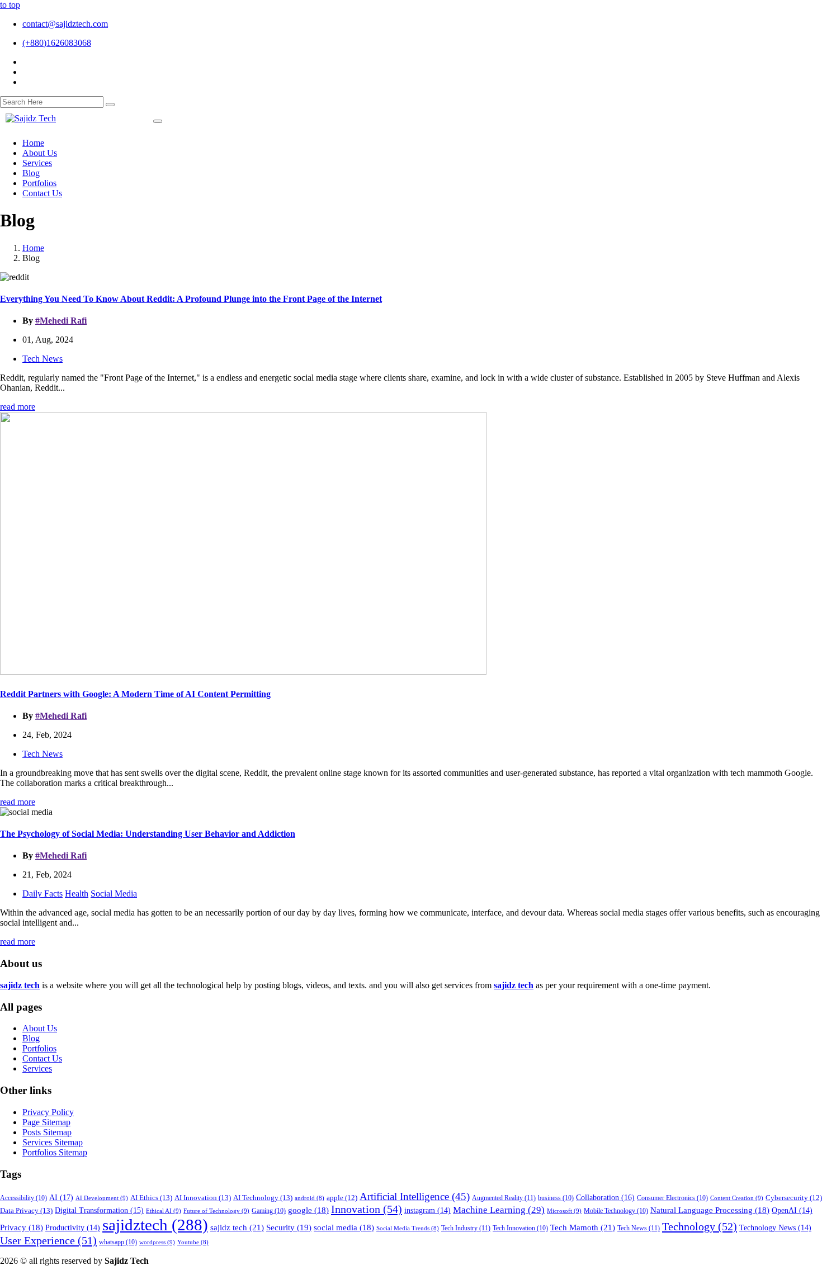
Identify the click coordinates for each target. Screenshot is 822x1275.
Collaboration (605, 1197)
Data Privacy (26, 1210)
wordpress (157, 1242)
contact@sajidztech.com (65, 24)
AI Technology (262, 1197)
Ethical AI (163, 1210)
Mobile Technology (616, 1211)
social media (344, 1227)
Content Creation (736, 1198)
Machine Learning (499, 1210)
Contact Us (42, 1058)
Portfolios (39, 1048)
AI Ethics (151, 1197)
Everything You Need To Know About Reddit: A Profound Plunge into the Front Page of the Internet (191, 299)
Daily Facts (42, 893)
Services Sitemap (52, 1142)
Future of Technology (216, 1210)
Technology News (775, 1228)
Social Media (114, 893)
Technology (699, 1226)
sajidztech (155, 1225)
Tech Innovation (520, 1228)
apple (342, 1198)
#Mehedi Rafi (61, 320)
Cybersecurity (794, 1198)
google (308, 1210)
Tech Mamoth (582, 1227)
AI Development (101, 1198)
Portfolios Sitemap (54, 1152)
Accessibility (23, 1198)
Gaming (269, 1211)
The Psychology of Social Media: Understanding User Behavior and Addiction (147, 833)
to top (10, 5)
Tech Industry (465, 1228)
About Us (39, 1028)
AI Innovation (202, 1197)
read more (17, 406)
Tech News (42, 358)
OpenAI (792, 1210)
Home (33, 248)
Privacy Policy (48, 1112)
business (556, 1198)
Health (76, 893)
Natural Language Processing (709, 1210)
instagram (427, 1210)
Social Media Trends (407, 1228)
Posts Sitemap (47, 1132)
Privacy (21, 1227)
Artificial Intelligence (415, 1196)
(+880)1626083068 (56, 43)
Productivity (72, 1228)
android (309, 1198)
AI (61, 1197)
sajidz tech (237, 1227)
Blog (31, 1038)
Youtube (193, 1242)
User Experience (48, 1240)
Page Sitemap (46, 1122)
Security (288, 1227)
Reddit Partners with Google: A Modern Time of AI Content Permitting (135, 694)
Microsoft (564, 1210)
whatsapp (118, 1242)
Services (37, 1068)
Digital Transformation (99, 1210)
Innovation (366, 1209)
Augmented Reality (504, 1198)
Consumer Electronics (672, 1198)
